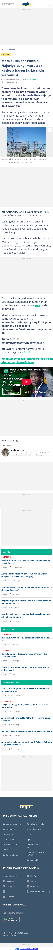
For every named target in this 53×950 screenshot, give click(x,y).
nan (37, 305)
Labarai (12, 49)
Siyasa (4, 607)
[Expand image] (50, 130)
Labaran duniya (7, 695)
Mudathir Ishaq (32, 79)
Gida (3, 49)
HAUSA (26, 352)
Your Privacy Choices (29, 948)
